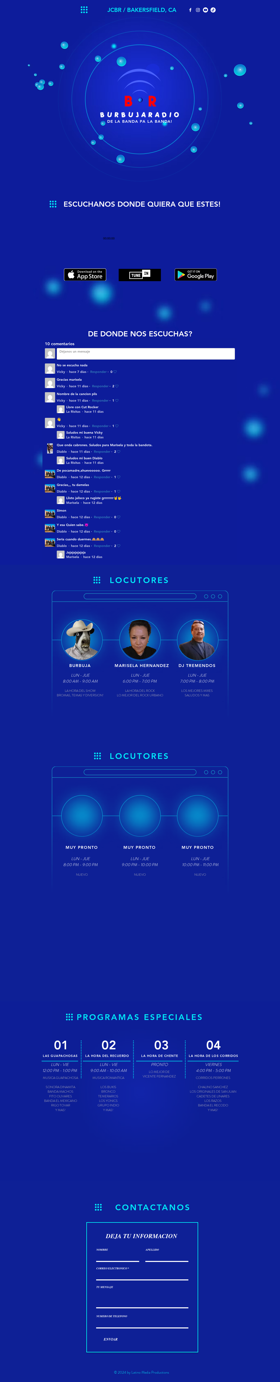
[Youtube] (205, 10)
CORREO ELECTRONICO (111, 1268)
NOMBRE (102, 1249)
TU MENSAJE (104, 1287)
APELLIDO (152, 1249)
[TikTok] (213, 10)
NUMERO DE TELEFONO (111, 1316)
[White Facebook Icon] (190, 10)
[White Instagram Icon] (197, 10)
